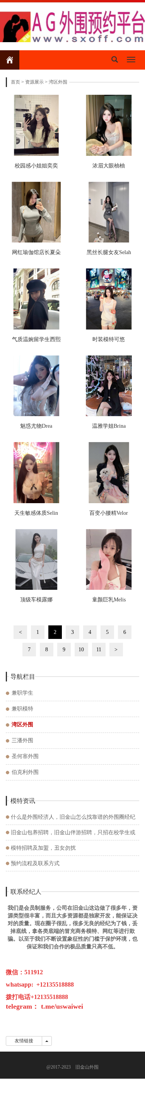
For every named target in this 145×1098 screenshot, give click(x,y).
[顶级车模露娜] (36, 559)
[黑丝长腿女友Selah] (109, 212)
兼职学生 (22, 693)
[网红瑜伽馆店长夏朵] (36, 212)
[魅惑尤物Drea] (36, 386)
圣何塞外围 (25, 756)
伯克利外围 (25, 772)
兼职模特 (22, 709)
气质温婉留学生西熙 (36, 339)
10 (81, 649)
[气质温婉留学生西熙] (36, 299)
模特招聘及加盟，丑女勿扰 (43, 848)
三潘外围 (22, 740)
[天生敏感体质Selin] (36, 472)
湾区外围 (58, 82)
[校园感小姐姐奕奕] (36, 125)
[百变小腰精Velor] (109, 472)
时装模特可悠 (108, 339)
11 (98, 649)
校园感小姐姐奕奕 (36, 166)
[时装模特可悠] (109, 299)
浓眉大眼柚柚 (108, 166)
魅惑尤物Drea (36, 426)
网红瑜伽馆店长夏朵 (36, 252)
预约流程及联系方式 (35, 863)
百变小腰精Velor (108, 513)
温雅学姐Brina (109, 426)
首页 (15, 82)
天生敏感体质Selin (36, 513)
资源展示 (34, 82)
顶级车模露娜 (36, 600)
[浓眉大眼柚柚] (109, 125)
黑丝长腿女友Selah (109, 252)
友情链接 (24, 1040)
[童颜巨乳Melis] (109, 559)
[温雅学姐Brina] (109, 386)
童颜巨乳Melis (109, 600)
